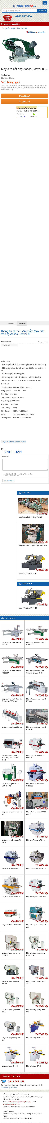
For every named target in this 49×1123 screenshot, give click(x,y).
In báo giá (24, 101)
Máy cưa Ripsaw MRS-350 (36, 896)
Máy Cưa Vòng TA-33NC (28, 573)
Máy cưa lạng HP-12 (33, 1066)
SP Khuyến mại (27, 584)
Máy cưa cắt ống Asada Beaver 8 (14, 442)
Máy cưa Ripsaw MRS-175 (36, 868)
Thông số (10, 323)
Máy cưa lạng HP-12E (10, 1066)
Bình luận (22, 323)
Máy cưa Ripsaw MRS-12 (35, 840)
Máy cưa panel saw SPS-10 (12, 727)
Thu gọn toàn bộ (43, 342)
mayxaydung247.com (9, 1087)
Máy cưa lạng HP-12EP (34, 1038)
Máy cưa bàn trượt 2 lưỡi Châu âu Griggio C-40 (35, 671)
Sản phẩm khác (10, 618)
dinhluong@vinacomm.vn (11, 1104)
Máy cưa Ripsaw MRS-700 (11, 925)
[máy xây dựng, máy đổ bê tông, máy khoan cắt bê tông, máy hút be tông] (24, 6)
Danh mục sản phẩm (11, 24)
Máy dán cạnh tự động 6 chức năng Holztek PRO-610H (11, 757)
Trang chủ (5, 28)
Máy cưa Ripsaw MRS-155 (11, 868)
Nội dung (5, 456)
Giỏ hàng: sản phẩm (36, 32)
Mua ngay (24, 95)
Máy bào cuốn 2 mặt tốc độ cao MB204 (33, 545)
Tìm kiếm (42, 10)
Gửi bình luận (8, 480)
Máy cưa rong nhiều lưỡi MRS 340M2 (10, 784)
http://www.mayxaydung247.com (20, 1102)
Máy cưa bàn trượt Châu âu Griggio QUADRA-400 (12, 700)
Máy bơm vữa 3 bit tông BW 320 (30, 517)
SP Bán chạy (26, 493)
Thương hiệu (7, 342)
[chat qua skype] (34, 114)
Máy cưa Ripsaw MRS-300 (11, 896)
